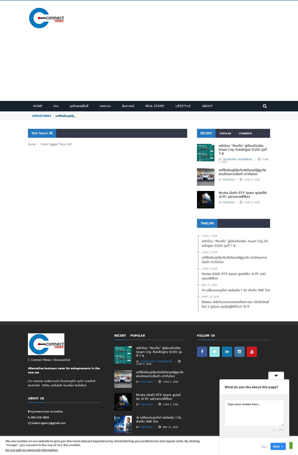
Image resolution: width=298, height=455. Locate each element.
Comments (245, 133)
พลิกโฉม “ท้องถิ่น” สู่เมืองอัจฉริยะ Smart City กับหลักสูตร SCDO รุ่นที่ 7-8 (243, 149)
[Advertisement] (149, 68)
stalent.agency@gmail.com (48, 423)
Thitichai (229, 179)
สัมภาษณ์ (128, 106)
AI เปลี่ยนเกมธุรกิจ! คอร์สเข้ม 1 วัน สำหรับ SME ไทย (158, 419)
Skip (264, 446)
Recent (206, 133)
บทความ (105, 106)
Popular (225, 133)
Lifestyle (183, 106)
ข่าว (56, 106)
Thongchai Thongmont (238, 159)
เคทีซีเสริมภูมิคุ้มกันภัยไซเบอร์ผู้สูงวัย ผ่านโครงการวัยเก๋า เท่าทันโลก (242, 172)
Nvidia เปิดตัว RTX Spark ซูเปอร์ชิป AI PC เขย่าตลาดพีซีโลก (243, 195)
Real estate (155, 106)
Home (37, 106)
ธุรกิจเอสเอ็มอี (79, 106)
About (207, 106)
